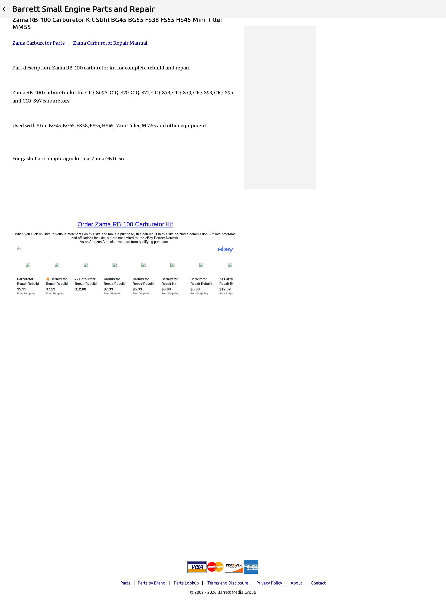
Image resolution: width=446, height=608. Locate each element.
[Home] (5, 9)
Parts (125, 583)
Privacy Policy (269, 583)
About (296, 583)
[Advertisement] (280, 107)
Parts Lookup (186, 583)
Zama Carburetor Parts (38, 43)
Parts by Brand (151, 583)
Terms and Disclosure (227, 583)
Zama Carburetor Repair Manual (110, 43)
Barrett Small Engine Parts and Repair (83, 8)
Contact (318, 583)
